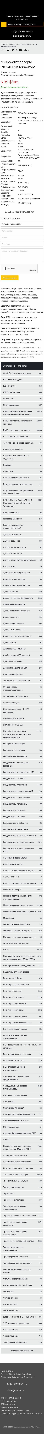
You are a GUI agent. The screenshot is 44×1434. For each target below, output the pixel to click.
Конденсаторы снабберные (22, 822)
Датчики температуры (22, 553)
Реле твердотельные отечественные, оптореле (22, 1046)
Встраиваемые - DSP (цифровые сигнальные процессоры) (22, 492)
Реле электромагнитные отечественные (22, 1068)
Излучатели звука (22, 702)
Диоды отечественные (22, 623)
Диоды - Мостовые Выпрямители (22, 597)
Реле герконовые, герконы (22, 1028)
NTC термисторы (22, 404)
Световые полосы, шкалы (22, 1095)
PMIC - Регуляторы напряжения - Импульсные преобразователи (22, 413)
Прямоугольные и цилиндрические (22, 965)
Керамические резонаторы (22, 756)
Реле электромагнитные (22, 1060)
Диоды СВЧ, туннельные (22, 629)
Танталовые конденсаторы (22, 1174)
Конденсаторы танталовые (22, 829)
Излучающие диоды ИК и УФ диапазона (22, 710)
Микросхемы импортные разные (22, 905)
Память (22, 949)
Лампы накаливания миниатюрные (22, 870)
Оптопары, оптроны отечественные (22, 937)
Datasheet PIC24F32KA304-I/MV (19, 211)
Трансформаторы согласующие (22, 1263)
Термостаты (22, 1193)
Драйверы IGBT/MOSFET (22, 648)
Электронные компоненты (15, 365)
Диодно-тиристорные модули (22, 585)
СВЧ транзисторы (22, 1126)
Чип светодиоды (22, 1335)
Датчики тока (22, 566)
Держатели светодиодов (22, 579)
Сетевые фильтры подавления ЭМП (22, 1133)
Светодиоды (22, 1101)
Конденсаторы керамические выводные (22, 764)
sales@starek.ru (22, 35)
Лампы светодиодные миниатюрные (22, 883)
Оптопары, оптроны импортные (22, 930)
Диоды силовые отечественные (22, 636)
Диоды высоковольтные (22, 604)
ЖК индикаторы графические (22, 680)
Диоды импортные (22, 617)
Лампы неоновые (22, 876)
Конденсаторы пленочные (22, 784)
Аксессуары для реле (22, 449)
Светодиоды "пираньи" (22, 1107)
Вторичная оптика (22, 512)
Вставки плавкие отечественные (22, 484)
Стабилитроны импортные (22, 1155)
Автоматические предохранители (22, 442)
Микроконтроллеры (8, 47)
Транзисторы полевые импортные (22, 1240)
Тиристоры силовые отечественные (22, 1215)
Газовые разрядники (22, 518)
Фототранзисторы (22, 1310)
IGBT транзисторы (22, 392)
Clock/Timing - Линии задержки (22, 373)
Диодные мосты (22, 591)
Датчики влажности (22, 534)
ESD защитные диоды (22, 379)
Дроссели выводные (22, 661)
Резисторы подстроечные (22, 1003)
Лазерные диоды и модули (22, 857)
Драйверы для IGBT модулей (22, 655)
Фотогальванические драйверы (22, 1285)
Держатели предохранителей (22, 572)
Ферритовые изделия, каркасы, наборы (22, 1271)
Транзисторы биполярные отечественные (22, 1233)
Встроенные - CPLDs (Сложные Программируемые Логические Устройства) (22, 502)
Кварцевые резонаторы (22, 750)
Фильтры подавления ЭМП (22, 1278)
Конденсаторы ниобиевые (22, 778)
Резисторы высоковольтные (22, 984)
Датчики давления (22, 540)
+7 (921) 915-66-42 (22, 31)
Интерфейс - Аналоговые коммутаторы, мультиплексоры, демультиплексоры (22, 734)
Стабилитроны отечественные (22, 1161)
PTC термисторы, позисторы (22, 436)
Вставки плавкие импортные (22, 477)
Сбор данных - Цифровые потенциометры (22, 1087)
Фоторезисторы (22, 1304)
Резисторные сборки (22, 978)
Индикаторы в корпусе (22, 718)
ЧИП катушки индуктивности (22, 1323)
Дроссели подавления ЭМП (22, 667)
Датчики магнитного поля (22, 547)
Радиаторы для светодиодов (22, 971)
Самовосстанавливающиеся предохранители (22, 1078)
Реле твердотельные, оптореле (22, 1054)
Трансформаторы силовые (22, 1256)
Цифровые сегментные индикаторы (22, 1316)
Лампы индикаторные (22, 864)
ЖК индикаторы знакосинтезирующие (22, 688)
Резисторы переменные (22, 997)
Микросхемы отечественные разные (22, 911)
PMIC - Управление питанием (22, 430)
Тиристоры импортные (22, 1199)
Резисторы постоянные (22, 1009)
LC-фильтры (22, 398)
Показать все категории (22, 1350)
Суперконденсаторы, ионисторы (22, 1168)
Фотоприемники (22, 1297)
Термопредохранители (22, 1187)
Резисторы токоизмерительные (22, 1022)
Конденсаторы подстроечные (22, 797)
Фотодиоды (22, 1291)
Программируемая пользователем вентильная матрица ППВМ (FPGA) (22, 958)
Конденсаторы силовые (22, 816)
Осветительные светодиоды (22, 943)
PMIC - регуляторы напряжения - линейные (22, 422)
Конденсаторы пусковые (22, 810)
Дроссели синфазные (22, 674)
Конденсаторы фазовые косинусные (22, 835)
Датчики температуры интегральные (22, 559)
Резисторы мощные (22, 990)
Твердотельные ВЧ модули (22, 1180)
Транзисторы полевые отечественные (22, 1249)
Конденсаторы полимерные (22, 803)
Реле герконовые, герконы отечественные (22, 1037)
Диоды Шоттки (22, 642)
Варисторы (22, 471)
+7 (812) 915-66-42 (17, 1383)
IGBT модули (22, 385)
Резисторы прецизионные (22, 1016)
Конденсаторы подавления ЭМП (22, 791)
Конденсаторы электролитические (22, 842)
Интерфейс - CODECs (22, 724)
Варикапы (22, 465)
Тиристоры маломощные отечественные (22, 1208)
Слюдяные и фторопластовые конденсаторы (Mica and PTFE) (22, 1147)
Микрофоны (22, 918)
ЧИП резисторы (22, 1329)
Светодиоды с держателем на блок (22, 1114)
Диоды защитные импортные (22, 610)
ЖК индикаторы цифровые (22, 696)
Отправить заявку (9, 277)
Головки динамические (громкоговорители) (22, 526)
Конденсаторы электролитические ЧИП (22, 850)
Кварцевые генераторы (22, 743)
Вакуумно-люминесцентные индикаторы (22, 457)
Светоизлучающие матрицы (22, 1120)
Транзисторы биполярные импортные (22, 1223)
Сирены (22, 1139)
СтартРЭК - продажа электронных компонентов (19, 45)
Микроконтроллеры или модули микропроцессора (22, 897)
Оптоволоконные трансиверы (22, 924)
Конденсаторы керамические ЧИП (22, 772)
